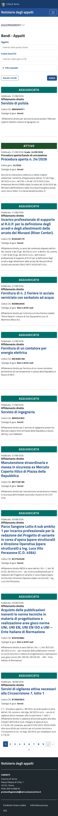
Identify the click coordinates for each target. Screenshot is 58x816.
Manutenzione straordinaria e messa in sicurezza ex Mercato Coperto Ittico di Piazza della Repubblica (25, 469)
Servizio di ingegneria (18, 412)
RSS (5, 810)
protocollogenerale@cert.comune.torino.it (21, 791)
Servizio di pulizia (14, 103)
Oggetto (5, 42)
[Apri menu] (53, 12)
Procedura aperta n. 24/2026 (24, 159)
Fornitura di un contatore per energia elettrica (24, 350)
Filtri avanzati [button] (11, 67)
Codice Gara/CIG (8, 53)
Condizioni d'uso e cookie (14, 805)
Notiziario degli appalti (17, 12)
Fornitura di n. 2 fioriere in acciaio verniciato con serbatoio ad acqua (27, 295)
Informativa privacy (39, 805)
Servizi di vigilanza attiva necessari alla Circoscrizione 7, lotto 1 (28, 691)
